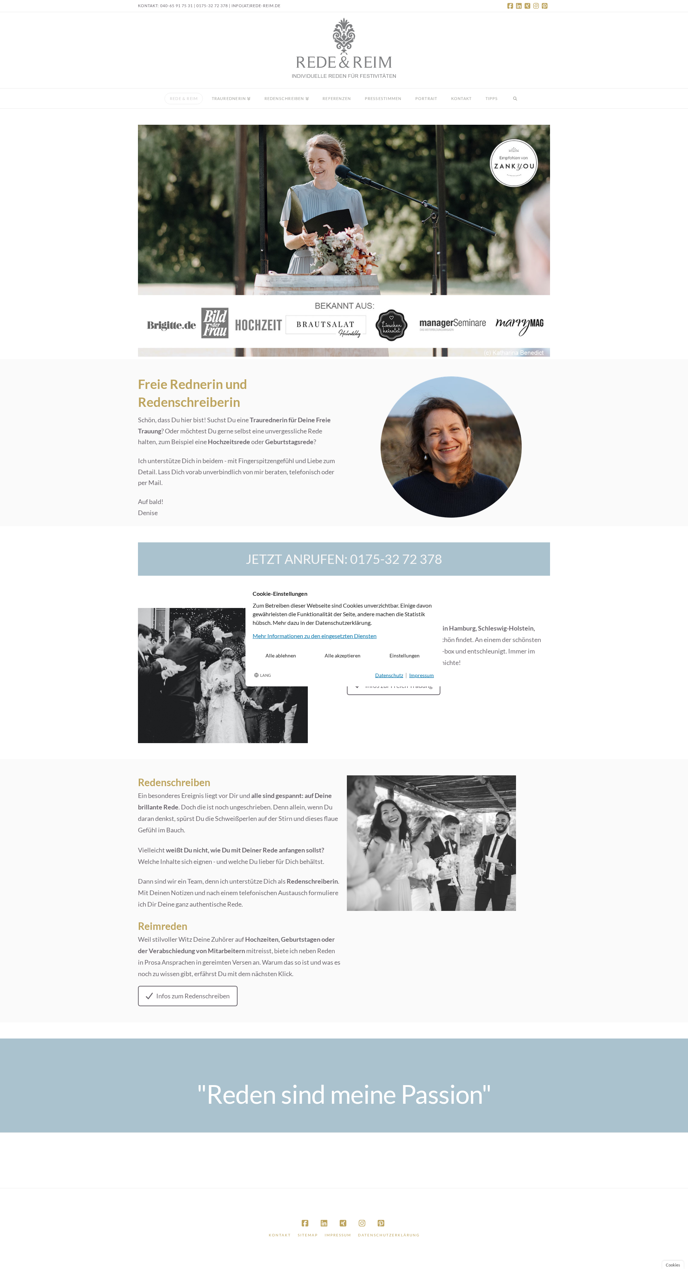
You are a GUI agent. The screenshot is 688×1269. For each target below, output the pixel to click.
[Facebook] (511, 5)
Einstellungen (405, 655)
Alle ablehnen (281, 655)
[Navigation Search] (515, 98)
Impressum (338, 1235)
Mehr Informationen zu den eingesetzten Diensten (315, 635)
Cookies (673, 1265)
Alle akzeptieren (342, 655)
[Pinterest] (545, 5)
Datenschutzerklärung (389, 1235)
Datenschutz (389, 675)
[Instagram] (537, 5)
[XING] (528, 5)
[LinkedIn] (520, 5)
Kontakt (280, 1235)
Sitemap (308, 1235)
